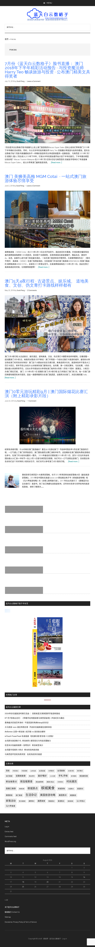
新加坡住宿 (84, 776)
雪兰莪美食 (22, 801)
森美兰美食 (11, 788)
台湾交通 (33, 771)
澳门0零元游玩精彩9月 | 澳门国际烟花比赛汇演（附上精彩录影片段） (46, 393)
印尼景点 (15, 771)
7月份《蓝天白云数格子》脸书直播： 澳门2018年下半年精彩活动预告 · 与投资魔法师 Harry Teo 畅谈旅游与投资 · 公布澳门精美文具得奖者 (47, 69)
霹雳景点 (31, 801)
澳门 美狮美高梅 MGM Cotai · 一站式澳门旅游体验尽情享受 (45, 178)
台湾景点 (51, 771)
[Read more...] (56, 162)
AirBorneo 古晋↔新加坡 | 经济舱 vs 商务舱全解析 (25, 732)
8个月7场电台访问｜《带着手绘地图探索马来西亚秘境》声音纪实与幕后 (34, 718)
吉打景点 (80, 771)
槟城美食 (48, 788)
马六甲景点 (81, 801)
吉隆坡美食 (21, 776)
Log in (7, 827)
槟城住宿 (21, 789)
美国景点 (63, 795)
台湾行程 (71, 771)
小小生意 (52, 776)
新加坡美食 (26, 781)
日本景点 (60, 782)
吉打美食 (9, 776)
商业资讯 (32, 776)
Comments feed (10, 836)
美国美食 (73, 795)
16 (84, 877)
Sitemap (8, 917)
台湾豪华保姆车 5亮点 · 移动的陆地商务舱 (22, 750)
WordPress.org (10, 841)
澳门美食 (19, 795)
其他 (7, 771)
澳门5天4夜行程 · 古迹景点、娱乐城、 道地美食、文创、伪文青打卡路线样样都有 (47, 283)
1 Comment (32, 401)
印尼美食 (24, 771)
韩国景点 (51, 801)
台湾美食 (61, 771)
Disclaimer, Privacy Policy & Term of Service (21, 922)
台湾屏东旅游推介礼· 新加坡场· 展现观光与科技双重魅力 (28, 741)
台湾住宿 (42, 771)
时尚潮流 (71, 781)
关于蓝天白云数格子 (12, 907)
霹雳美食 (41, 801)
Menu (49, 3)
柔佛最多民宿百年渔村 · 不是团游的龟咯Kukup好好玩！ (27, 723)
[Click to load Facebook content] (7, 611)
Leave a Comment (33, 81)
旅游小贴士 (50, 782)
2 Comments (32, 290)
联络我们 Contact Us (12, 912)
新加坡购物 (39, 782)
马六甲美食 (10, 806)
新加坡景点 (11, 781)
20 (47, 882)
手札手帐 (63, 775)
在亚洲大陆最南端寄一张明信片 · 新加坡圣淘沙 (24, 745)
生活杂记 (31, 795)
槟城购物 (61, 789)
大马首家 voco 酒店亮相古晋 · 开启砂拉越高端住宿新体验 (28, 727)
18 (23, 882)
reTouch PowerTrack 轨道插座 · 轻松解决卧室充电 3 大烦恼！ (30, 736)
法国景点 (71, 789)
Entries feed (9, 832)
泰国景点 (80, 789)
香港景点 (61, 801)
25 (23, 887)
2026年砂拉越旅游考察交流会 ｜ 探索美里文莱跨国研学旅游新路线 (32, 713)
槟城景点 (33, 788)
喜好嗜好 (42, 776)
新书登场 (73, 776)
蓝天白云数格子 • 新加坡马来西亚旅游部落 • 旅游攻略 (47, 13)
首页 (6, 39)
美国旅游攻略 (47, 795)
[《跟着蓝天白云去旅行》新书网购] (47, 686)
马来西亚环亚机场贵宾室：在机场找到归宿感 (23, 754)
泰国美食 (9, 795)
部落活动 (11, 800)
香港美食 (70, 801)
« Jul (6, 900)
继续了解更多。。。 (37, 487)
